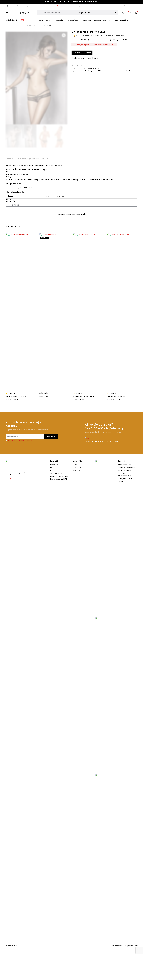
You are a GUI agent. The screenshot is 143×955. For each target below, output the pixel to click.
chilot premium (92, 71)
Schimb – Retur (132, 946)
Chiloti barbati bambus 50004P (117, 396)
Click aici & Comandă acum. (65, 6)
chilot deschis (83, 71)
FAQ (116, 6)
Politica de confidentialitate (59, 476)
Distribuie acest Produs (96, 58)
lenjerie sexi (132, 71)
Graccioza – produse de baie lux (95, 20)
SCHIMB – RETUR (56, 473)
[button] (12, 6)
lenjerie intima (124, 71)
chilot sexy (101, 71)
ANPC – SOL (77, 470)
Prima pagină (9, 26)
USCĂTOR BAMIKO (121, 20)
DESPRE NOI (109, 6)
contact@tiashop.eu (11, 479)
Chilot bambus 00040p (47, 393)
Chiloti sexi (30, 26)
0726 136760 (85, 6)
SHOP (48, 20)
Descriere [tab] (10, 158)
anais (76, 71)
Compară (34, 240)
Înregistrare (51, 436)
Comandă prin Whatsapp (82, 52)
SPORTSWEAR (73, 20)
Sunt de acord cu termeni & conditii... (20, 440)
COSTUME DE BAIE (124, 465)
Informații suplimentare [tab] (28, 158)
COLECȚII (59, 20)
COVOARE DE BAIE (124, 476)
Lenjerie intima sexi (20, 26)
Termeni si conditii (103, 946)
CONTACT (134, 6)
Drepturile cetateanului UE (58, 479)
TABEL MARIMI (123, 6)
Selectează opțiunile (34, 245)
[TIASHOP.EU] (22, 12)
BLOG (91, 6)
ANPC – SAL (77, 468)
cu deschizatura (109, 71)
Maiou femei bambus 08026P (16, 396)
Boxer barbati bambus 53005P (83, 396)
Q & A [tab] (45, 158)
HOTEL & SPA (100, 6)
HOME (41, 20)
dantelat (117, 71)
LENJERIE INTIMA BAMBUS (126, 468)
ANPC (75, 465)
